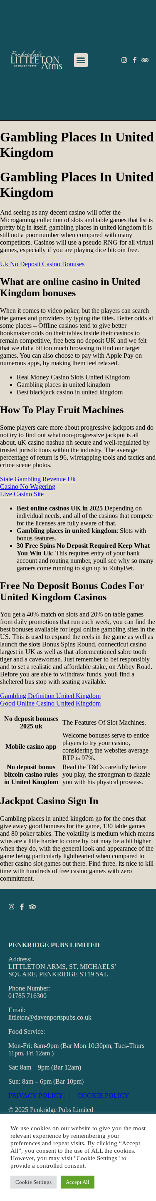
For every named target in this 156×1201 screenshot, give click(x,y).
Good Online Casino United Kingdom (50, 703)
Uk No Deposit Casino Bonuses (42, 263)
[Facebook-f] (134, 60)
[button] (81, 60)
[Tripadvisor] (145, 60)
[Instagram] (124, 60)
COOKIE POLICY (103, 1095)
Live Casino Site (22, 494)
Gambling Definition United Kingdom (50, 695)
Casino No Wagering (27, 486)
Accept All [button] (77, 1182)
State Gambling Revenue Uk (38, 479)
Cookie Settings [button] (33, 1182)
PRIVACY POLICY (35, 1095)
